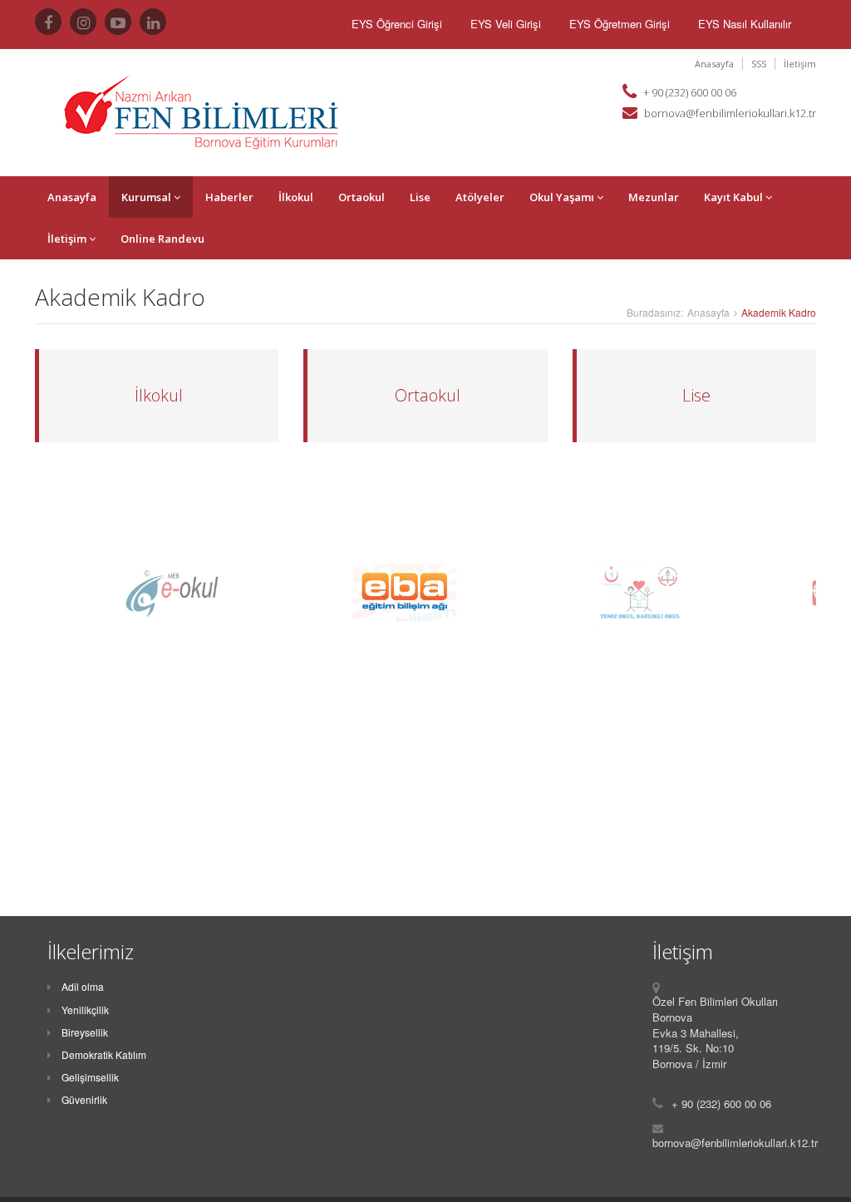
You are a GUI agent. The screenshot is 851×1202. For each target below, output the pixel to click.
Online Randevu (162, 238)
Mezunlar (653, 197)
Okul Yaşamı (563, 197)
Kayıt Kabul (734, 197)
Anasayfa (714, 63)
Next (828, 592)
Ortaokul (361, 197)
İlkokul (295, 197)
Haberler (229, 197)
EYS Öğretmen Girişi (619, 24)
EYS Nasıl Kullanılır (744, 24)
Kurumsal (147, 197)
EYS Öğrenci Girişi (397, 24)
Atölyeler (479, 197)
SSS (758, 63)
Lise (420, 197)
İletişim (800, 63)
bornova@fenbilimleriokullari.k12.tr (730, 113)
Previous (22, 592)
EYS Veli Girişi (505, 24)
